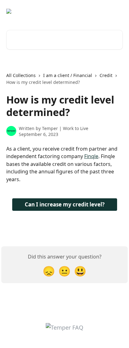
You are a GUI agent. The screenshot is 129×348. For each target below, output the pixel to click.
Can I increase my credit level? (65, 204)
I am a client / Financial (67, 75)
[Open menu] (117, 11)
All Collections (21, 75)
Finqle (91, 156)
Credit (106, 75)
